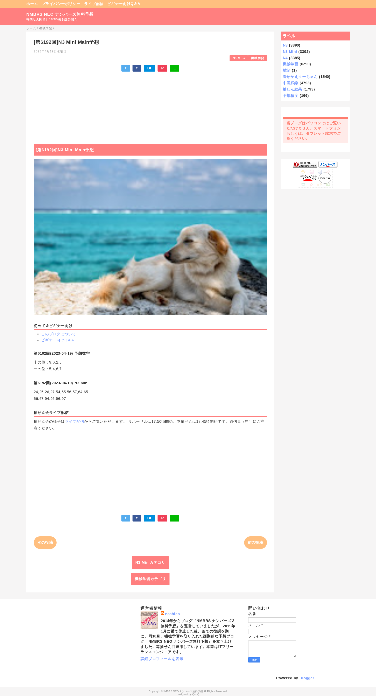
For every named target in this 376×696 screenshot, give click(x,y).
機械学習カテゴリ (150, 579)
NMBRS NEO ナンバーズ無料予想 (60, 14)
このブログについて (58, 334)
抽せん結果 (292, 89)
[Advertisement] (150, 105)
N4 (285, 58)
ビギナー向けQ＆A (123, 4)
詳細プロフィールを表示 (162, 659)
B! (149, 68)
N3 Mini (239, 58)
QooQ (195, 694)
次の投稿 (45, 542)
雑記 (287, 70)
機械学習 (257, 58)
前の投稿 (255, 542)
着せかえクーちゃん (300, 77)
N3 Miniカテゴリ (150, 562)
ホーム (32, 4)
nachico (172, 614)
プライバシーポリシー (61, 4)
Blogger (306, 678)
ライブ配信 (94, 4)
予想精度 (290, 96)
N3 (285, 45)
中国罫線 (290, 83)
